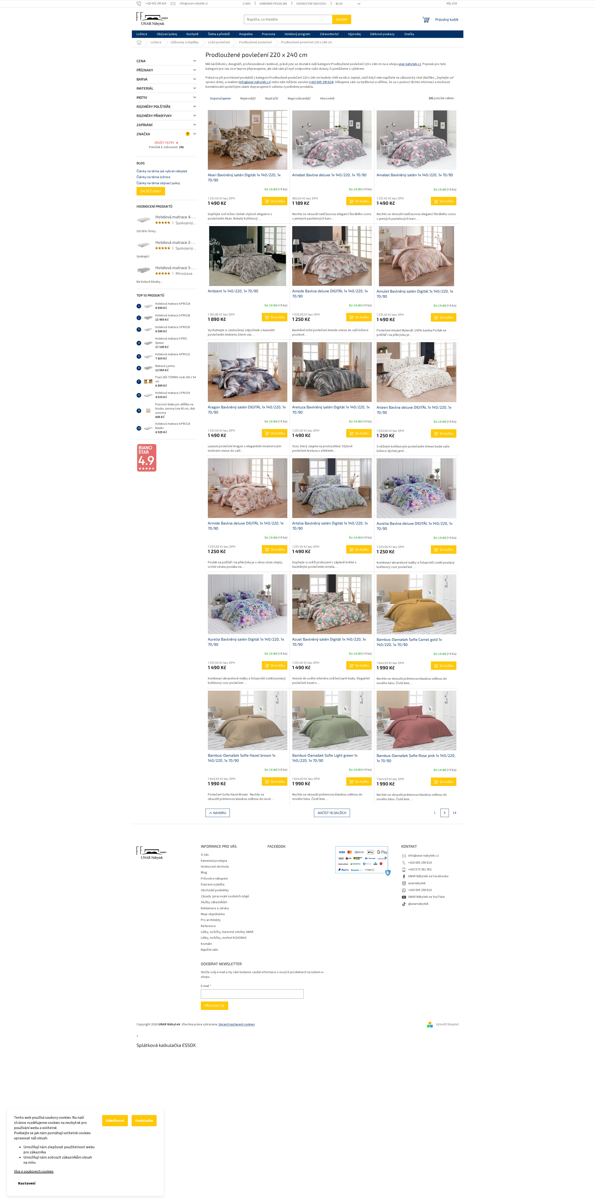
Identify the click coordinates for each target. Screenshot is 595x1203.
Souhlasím (144, 1120)
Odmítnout (115, 1120)
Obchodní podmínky (215, 890)
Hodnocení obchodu (311, 4)
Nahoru (219, 813)
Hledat (341, 19)
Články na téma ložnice (153, 177)
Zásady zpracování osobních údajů (225, 896)
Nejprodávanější (299, 98)
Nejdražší (271, 98)
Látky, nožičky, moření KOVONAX (223, 937)
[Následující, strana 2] (444, 813)
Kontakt (206, 944)
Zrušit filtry (164, 142)
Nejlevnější (248, 98)
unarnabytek (417, 883)
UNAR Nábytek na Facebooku (428, 876)
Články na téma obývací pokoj (158, 183)
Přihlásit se (214, 1006)
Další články (150, 191)
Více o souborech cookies (34, 1171)
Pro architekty (211, 920)
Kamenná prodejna (273, 4)
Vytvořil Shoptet (447, 1024)
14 (454, 813)
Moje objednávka (213, 914)
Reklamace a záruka (215, 908)
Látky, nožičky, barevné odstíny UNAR (227, 932)
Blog (339, 4)
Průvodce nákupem (214, 878)
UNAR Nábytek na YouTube (426, 897)
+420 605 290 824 (321, 82)
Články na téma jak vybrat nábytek (162, 171)
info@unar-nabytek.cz (254, 82)
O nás (246, 4)
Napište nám (209, 949)
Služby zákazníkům (214, 902)
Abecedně (327, 98)
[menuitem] (142, 34)
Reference (208, 926)
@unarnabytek (418, 904)
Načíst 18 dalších (332, 813)
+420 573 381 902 (420, 869)
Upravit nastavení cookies (237, 1024)
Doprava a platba (212, 884)
